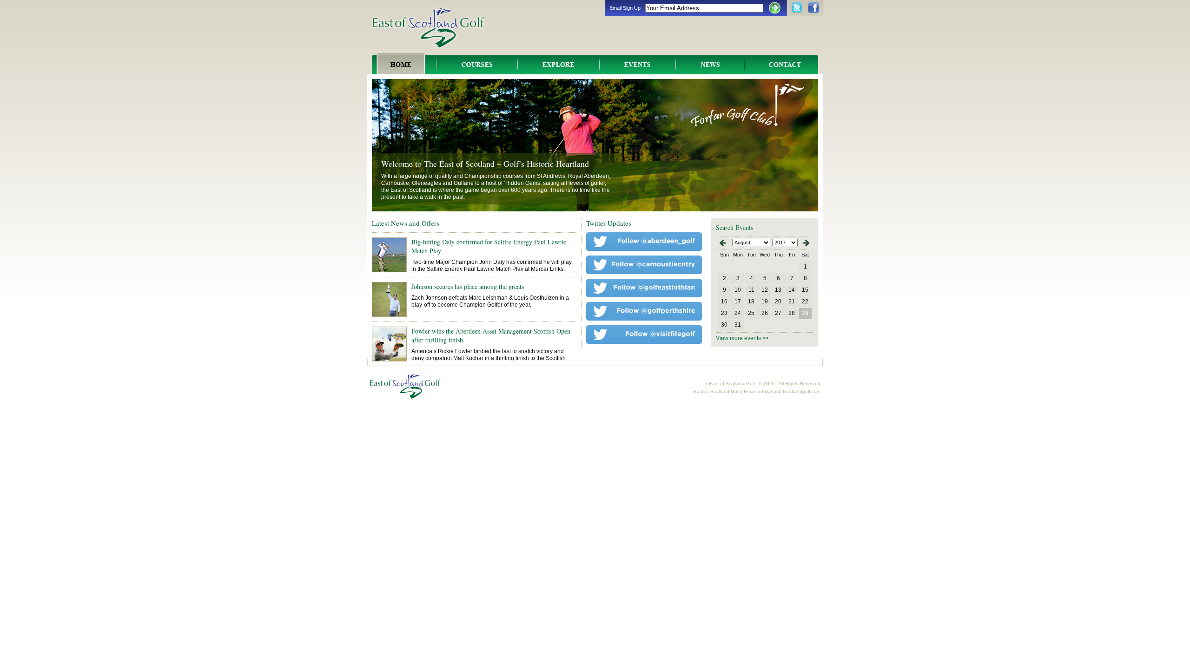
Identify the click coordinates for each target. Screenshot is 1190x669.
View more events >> (742, 338)
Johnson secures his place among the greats (467, 286)
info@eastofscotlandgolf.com (789, 391)
